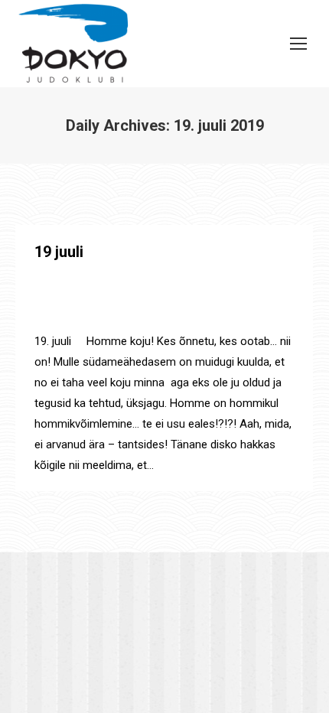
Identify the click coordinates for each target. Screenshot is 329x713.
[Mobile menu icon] (298, 43)
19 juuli (58, 252)
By (66, 315)
